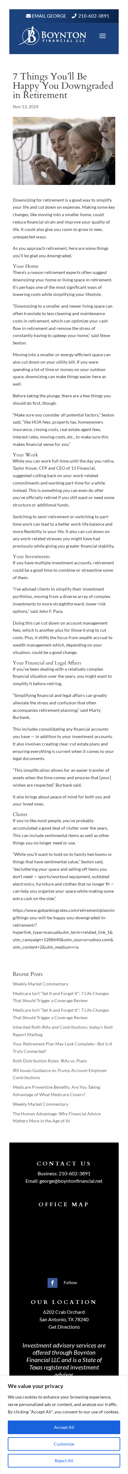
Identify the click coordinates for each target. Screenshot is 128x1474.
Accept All (64, 1427)
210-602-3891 (93, 16)
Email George (48, 16)
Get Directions (64, 1327)
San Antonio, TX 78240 (64, 1319)
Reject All (64, 1460)
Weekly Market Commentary (40, 983)
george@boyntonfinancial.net (71, 1181)
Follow (70, 1282)
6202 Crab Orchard (64, 1312)
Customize (64, 1443)
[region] (64, 1425)
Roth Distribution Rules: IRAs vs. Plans (50, 1060)
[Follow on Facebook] (52, 1283)
